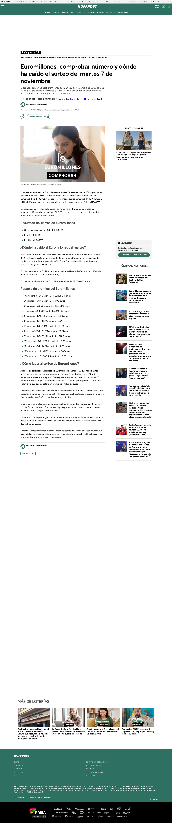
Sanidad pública (144, 2)
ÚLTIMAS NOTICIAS (121, 12)
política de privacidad (94, 772)
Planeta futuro (117, 812)
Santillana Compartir (94, 808)
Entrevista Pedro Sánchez (20, 2)
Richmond (57, 815)
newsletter (18, 772)
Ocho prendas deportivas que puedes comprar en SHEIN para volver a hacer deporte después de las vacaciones (133, 156)
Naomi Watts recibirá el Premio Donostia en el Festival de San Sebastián (140, 279)
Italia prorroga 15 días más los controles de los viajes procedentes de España (139, 315)
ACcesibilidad (91, 776)
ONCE (36, 57)
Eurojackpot (96, 99)
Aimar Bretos (75, 2)
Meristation (122, 815)
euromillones (28, 453)
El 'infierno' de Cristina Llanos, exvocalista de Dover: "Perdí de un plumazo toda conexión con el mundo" (139, 332)
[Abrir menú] (2, 6)
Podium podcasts (81, 815)
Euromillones (62, 57)
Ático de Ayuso (64, 2)
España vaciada (131, 2)
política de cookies (93, 765)
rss (15, 776)
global (56, 12)
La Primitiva (43, 57)
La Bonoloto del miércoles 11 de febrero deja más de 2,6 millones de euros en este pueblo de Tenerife (68, 731)
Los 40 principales (70, 808)
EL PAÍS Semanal (108, 812)
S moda (100, 815)
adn (119, 808)
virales (64, 12)
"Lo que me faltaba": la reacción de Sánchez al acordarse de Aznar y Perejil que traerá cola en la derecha (139, 390)
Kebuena (125, 812)
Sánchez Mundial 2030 (48, 2)
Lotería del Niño (101, 57)
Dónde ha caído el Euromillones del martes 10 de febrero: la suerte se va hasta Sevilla (103, 731)
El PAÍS (59, 808)
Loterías (30, 52)
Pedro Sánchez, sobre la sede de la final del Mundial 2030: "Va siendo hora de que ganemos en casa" (140, 430)
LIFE (71, 12)
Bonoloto (52, 57)
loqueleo (111, 815)
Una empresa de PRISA (38, 810)
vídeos (78, 12)
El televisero (89, 12)
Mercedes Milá (119, 2)
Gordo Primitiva (74, 57)
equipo (16, 762)
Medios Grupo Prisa (38, 816)
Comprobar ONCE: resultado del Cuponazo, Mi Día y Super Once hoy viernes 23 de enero (138, 731)
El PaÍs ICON (91, 815)
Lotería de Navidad (88, 57)
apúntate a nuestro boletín (134, 255)
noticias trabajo (104, 12)
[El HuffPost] (87, 6)
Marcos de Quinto (158, 2)
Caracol (128, 808)
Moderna (69, 815)
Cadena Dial (100, 812)
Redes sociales (94, 2)
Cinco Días (91, 812)
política (47, 12)
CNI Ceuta (34, 2)
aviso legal (90, 769)
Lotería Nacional (26, 57)
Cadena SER (103, 808)
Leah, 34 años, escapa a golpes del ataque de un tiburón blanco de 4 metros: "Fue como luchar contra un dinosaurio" (140, 297)
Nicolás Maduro (106, 2)
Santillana (81, 808)
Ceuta (84, 2)
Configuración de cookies (96, 762)
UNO (75, 812)
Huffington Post (62, 812)
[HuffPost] (22, 755)
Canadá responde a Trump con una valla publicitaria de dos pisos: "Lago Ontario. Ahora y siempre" (138, 373)
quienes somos (19, 765)
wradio (82, 812)
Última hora (157, 6)
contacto (18, 769)
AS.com (111, 808)
